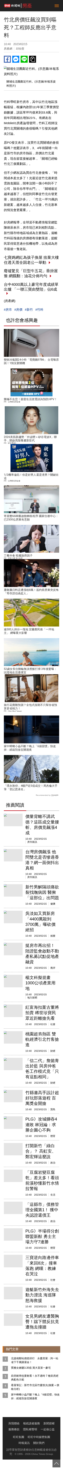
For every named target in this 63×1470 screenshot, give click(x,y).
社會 (52, 1024)
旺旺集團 (18, 1437)
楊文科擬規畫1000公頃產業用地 (40, 983)
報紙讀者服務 (31, 1423)
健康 (52, 903)
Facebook (7, 59)
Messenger (15, 59)
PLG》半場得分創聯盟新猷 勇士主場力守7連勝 (42, 1236)
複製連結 (32, 59)
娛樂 (52, 935)
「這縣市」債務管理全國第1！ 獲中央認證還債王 (42, 1210)
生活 (52, 1194)
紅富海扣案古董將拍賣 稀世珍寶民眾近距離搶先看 (42, 1012)
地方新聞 (32, 997)
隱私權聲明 (30, 1429)
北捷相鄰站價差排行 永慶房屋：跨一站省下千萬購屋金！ (34, 1360)
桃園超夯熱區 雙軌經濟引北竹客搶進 (42, 1039)
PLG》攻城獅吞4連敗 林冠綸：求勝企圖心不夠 (41, 1124)
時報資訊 (24, 1442)
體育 (52, 1136)
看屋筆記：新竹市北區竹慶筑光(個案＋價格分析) (35, 1387)
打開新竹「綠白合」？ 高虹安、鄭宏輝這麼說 (40, 1151)
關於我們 (38, 1442)
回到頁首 (56, 1463)
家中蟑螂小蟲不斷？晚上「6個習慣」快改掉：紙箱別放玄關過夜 (30, 748)
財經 (52, 1050)
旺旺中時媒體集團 (39, 1437)
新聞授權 (49, 1423)
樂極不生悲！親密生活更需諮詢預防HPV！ (30, 399)
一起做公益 (48, 1429)
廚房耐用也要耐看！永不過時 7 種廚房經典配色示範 (34, 1377)
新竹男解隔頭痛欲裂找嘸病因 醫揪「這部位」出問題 (42, 892)
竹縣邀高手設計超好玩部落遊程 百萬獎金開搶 (42, 1098)
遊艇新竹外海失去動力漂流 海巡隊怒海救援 (42, 1295)
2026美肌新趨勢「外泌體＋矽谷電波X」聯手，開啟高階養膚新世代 (30, 438)
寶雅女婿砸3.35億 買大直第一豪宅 (31, 1367)
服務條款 (14, 1429)
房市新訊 (32, 842)
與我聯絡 (14, 1423)
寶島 (52, 1109)
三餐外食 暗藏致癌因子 (18, 555)
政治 (52, 1162)
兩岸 (52, 967)
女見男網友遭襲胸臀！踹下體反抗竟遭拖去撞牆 (42, 1321)
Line (24, 59)
